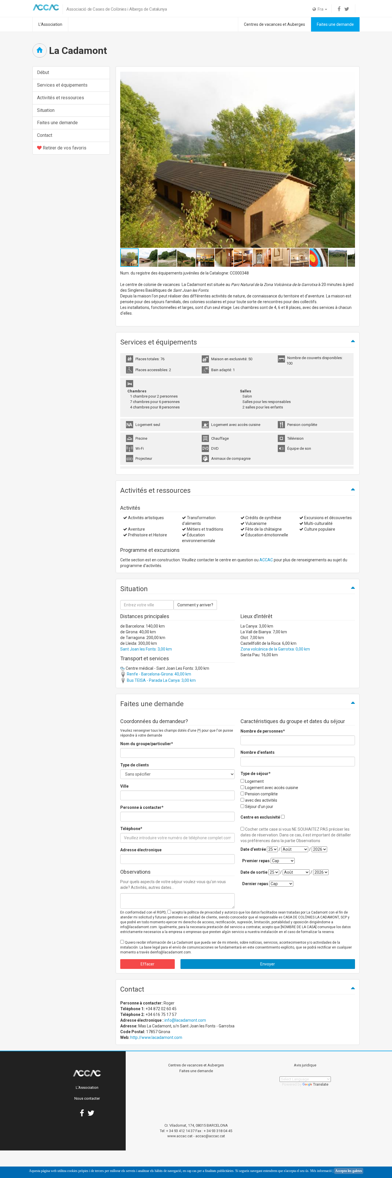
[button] (349, 159)
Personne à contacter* (142, 807)
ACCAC (266, 560)
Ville (124, 786)
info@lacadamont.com (185, 1020)
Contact (44, 135)
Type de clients (134, 765)
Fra (320, 9)
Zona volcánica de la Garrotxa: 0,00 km (275, 649)
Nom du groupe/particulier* (146, 743)
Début (43, 72)
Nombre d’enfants (257, 752)
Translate (320, 1084)
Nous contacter (87, 1098)
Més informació (321, 1171)
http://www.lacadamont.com (156, 1037)
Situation (46, 110)
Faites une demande (335, 24)
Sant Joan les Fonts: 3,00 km (146, 649)
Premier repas (256, 860)
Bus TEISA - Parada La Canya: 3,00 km (161, 680)
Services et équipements (62, 85)
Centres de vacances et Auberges (274, 24)
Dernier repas (255, 883)
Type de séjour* (255, 773)
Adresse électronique (141, 850)
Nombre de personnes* (262, 731)
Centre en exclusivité (260, 817)
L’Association (50, 24)
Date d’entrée (253, 849)
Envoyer (267, 964)
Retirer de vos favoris (64, 148)
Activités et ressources (60, 97)
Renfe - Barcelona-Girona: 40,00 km (158, 674)
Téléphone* (131, 828)
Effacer (147, 964)
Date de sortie (253, 872)
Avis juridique (305, 1065)
